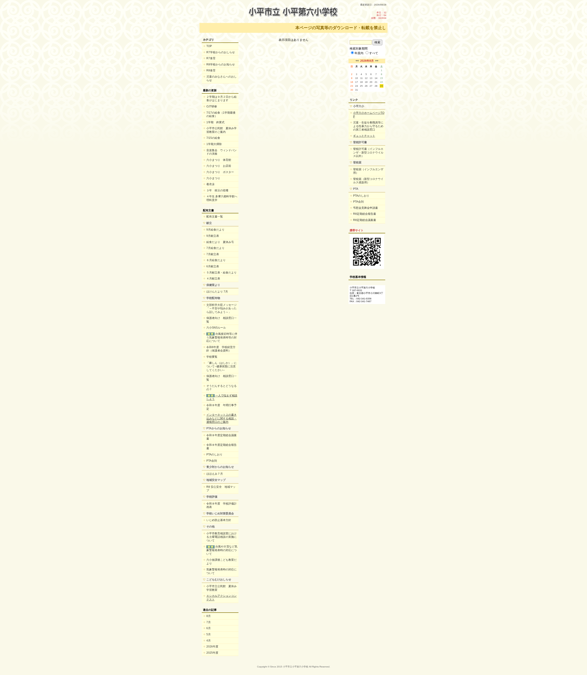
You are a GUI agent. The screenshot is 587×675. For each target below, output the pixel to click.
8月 (208, 616)
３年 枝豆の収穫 (217, 190)
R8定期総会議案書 (364, 220)
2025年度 (212, 652)
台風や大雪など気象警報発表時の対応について (221, 550)
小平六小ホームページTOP (368, 114)
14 (376, 78)
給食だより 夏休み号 (220, 242)
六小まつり (213, 178)
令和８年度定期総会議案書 (221, 437)
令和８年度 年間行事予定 (221, 407)
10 (356, 78)
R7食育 (211, 58)
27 (371, 86)
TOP (209, 46)
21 (376, 82)
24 (356, 86)
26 (366, 86)
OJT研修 (211, 106)
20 (371, 82)
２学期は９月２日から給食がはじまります (221, 98)
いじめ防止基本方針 (218, 520)
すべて (373, 53)
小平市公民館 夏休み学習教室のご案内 (221, 130)
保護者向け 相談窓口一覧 (221, 319)
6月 (208, 628)
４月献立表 (213, 278)
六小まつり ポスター (220, 172)
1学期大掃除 (214, 144)
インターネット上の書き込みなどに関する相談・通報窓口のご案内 (221, 418)
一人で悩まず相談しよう (221, 397)
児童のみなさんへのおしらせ (221, 78)
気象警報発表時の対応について (221, 571)
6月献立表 (212, 266)
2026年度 (212, 646)
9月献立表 (212, 235)
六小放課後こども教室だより (221, 561)
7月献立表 (212, 254)
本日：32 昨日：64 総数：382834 (378, 15)
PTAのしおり (214, 454)
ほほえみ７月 (214, 473)
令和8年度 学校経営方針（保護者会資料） (220, 349)
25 (361, 86)
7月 (208, 622)
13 (371, 78)
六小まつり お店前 (218, 165)
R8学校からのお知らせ (220, 64)
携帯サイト (356, 230)
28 (376, 86)
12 (366, 78)
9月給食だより (215, 229)
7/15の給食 (213, 137)
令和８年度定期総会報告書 (221, 446)
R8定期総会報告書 (364, 213)
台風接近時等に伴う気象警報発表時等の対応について (221, 337)
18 (361, 82)
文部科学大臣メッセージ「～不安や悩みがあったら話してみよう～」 (221, 308)
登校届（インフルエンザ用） (368, 171)
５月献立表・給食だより (221, 272)
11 (361, 78)
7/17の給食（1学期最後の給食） (220, 114)
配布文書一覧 (214, 216)
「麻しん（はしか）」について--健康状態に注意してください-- (221, 366)
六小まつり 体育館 (218, 160)
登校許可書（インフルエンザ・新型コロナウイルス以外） (368, 152)
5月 (208, 634)
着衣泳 (210, 184)
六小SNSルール (216, 327)
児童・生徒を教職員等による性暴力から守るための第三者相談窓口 (368, 126)
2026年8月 (367, 60)
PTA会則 (211, 460)
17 (356, 82)
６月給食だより (216, 260)
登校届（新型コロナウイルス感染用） (368, 180)
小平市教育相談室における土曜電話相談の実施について (221, 537)
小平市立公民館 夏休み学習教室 (221, 588)
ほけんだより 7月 (217, 291)
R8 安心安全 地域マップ (220, 488)
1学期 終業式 (215, 122)
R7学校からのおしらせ (220, 52)
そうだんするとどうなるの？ (221, 387)
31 (356, 90)
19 (366, 82)
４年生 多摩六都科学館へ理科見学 (221, 198)
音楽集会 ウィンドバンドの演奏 (221, 152)
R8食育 (211, 70)
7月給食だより (215, 248)
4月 (208, 640)
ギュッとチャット (364, 135)
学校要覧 (211, 356)
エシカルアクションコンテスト (221, 597)
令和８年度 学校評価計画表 (221, 505)
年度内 (358, 53)
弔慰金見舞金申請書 (365, 207)
